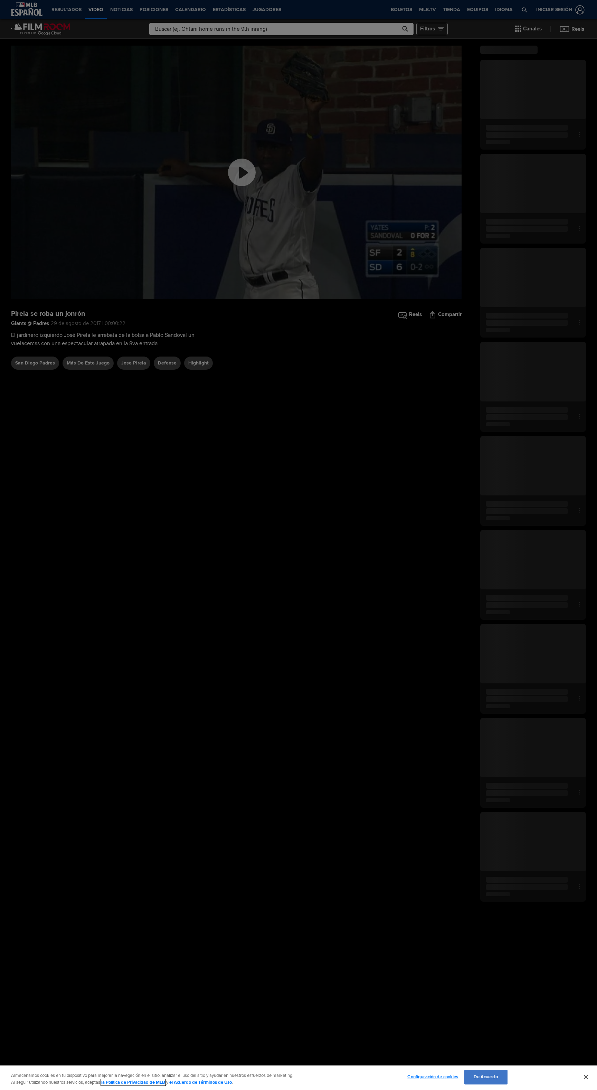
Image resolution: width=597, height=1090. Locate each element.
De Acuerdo (486, 1077)
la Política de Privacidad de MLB (133, 1082)
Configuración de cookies (432, 1077)
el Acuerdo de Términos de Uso (200, 1082)
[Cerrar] (586, 1076)
